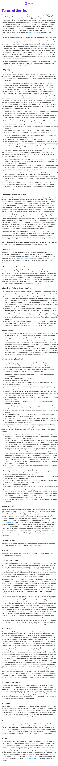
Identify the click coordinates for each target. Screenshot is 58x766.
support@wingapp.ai (34, 32)
